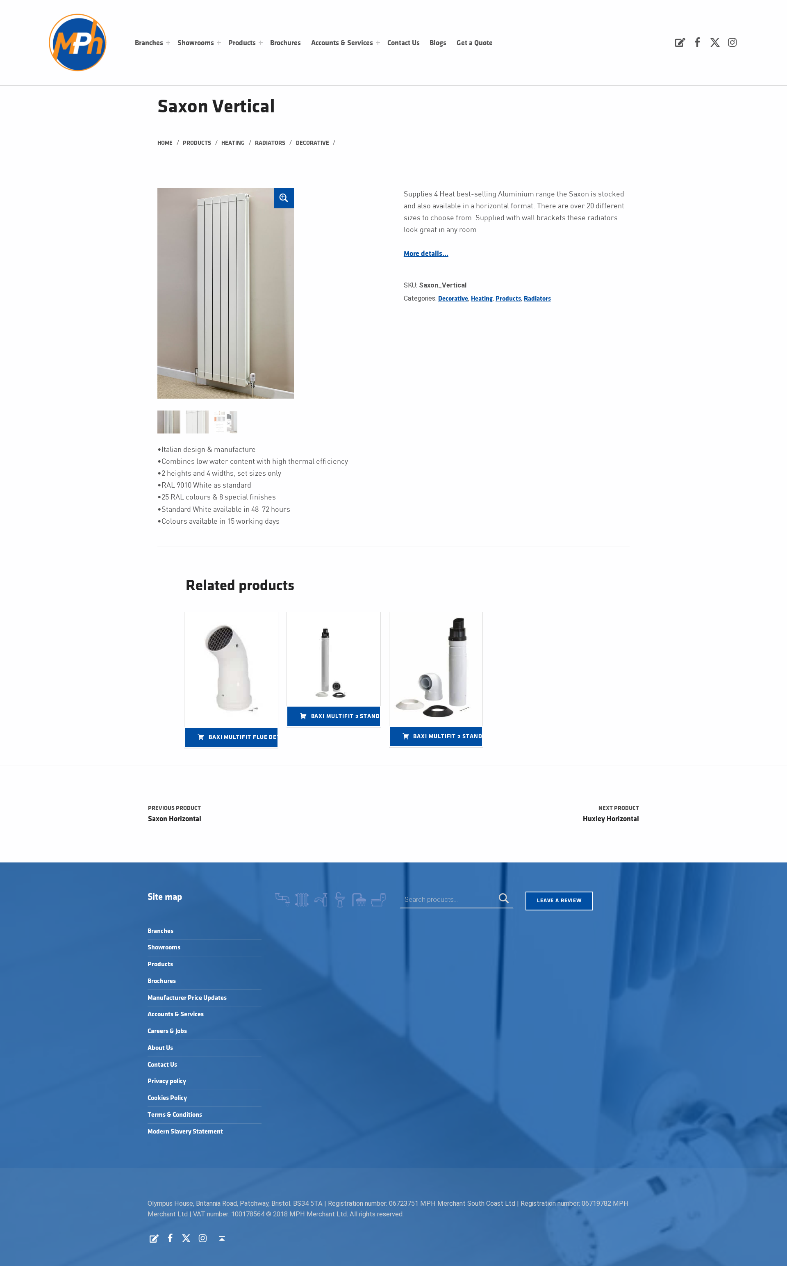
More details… (426, 254)
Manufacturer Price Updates (187, 998)
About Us (160, 1048)
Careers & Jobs (167, 1031)
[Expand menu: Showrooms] (219, 43)
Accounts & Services (342, 43)
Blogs (438, 43)
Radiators (270, 143)
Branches (149, 43)
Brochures (285, 43)
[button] (284, 198)
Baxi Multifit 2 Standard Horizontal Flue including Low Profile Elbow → (346, 716)
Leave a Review (559, 900)
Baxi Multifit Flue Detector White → (243, 737)
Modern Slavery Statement (185, 1132)
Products (242, 43)
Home (165, 143)
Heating (233, 143)
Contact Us (403, 43)
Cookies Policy (167, 1098)
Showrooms (195, 43)
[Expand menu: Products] (261, 43)
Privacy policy (167, 1081)
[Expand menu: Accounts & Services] (378, 43)
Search (504, 899)
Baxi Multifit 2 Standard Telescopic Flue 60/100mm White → (448, 736)
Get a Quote (475, 43)
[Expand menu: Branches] (168, 43)
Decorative (312, 143)
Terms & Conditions (175, 1115)
